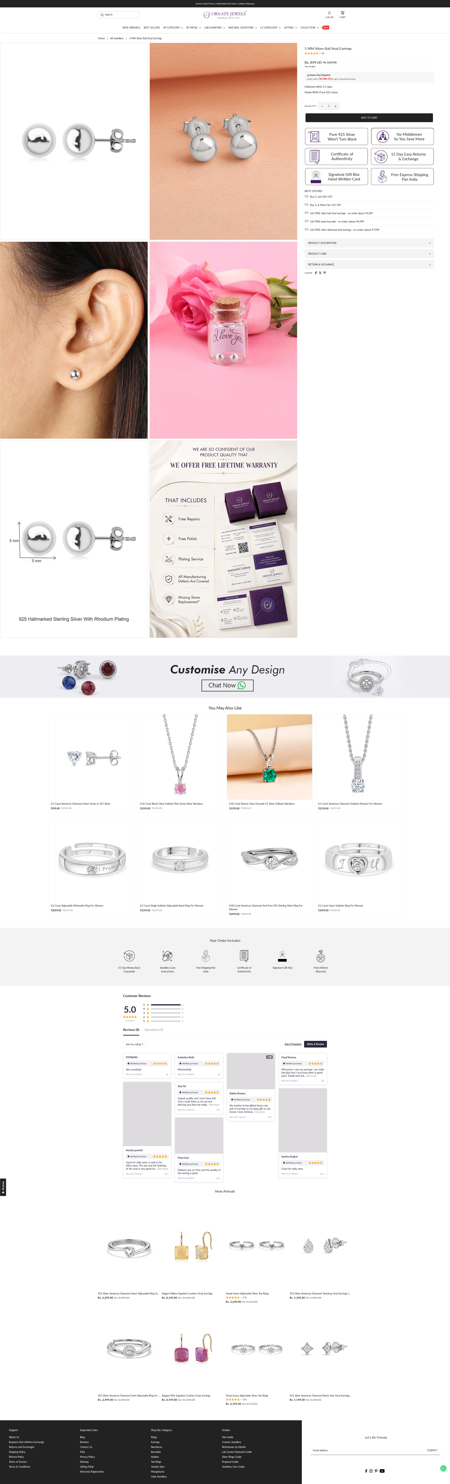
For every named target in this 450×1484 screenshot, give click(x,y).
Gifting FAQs (87, 1466)
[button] (314, 54)
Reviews (84, 1442)
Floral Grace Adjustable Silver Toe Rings (247, 1395)
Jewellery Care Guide (233, 1466)
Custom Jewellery (231, 1442)
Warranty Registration (92, 1471)
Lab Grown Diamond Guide (237, 1451)
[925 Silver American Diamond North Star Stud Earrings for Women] (321, 1348)
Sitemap (84, 1461)
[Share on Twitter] (320, 272)
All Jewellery (117, 38)
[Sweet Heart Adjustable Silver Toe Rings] (257, 1246)
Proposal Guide (230, 1461)
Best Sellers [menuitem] (152, 27)
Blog (82, 1437)
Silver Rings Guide (231, 1456)
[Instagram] (371, 1471)
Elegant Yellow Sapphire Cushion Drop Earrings (187, 1293)
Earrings (155, 1442)
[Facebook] (366, 1471)
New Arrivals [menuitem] (131, 27)
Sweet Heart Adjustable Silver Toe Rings (247, 1293)
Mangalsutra (157, 1471)
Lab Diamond (213, 27)
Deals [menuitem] (324, 27)
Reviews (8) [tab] (131, 1030)
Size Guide (227, 1437)
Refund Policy (16, 1456)
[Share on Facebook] (315, 272)
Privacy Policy (87, 1456)
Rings (154, 1437)
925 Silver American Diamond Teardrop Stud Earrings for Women (321, 1293)
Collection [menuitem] (308, 27)
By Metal (192, 27)
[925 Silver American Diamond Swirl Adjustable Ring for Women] (129, 1348)
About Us (14, 1437)
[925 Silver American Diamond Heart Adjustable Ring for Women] (129, 1246)
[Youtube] (382, 1471)
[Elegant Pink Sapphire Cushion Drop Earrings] (193, 1348)
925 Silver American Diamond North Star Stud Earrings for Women (321, 1395)
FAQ (82, 1451)
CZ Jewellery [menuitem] (269, 27)
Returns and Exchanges (21, 1446)
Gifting (289, 27)
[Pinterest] (376, 1471)
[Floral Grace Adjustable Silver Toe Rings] (257, 1348)
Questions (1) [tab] (153, 1030)
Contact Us (86, 1446)
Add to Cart (369, 117)
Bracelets (156, 1451)
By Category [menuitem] (171, 27)
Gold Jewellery (159, 1476)
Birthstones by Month (234, 1446)
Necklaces (156, 1446)
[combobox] (134, 1044)
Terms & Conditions (19, 1466)
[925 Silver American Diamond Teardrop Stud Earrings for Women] (321, 1246)
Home (101, 38)
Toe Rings (156, 1461)
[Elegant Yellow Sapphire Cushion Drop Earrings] (193, 1246)
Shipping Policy (17, 1451)
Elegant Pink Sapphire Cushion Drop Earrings (186, 1395)
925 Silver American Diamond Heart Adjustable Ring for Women (129, 1293)
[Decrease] (322, 106)
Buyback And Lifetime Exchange (26, 1442)
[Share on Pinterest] (324, 272)
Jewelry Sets (157, 1466)
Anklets (155, 1456)
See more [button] (259, 1111)
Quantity (311, 106)
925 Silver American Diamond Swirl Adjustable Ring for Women (129, 1395)
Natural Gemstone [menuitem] (241, 27)
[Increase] (335, 106)
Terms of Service (18, 1461)
